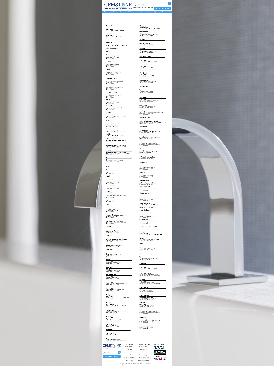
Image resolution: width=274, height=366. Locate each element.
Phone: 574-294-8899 (143, 4)
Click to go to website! (110, 33)
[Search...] (169, 3)
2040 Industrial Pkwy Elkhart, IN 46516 (143, 7)
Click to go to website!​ (110, 109)
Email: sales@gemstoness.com (142, 5)
